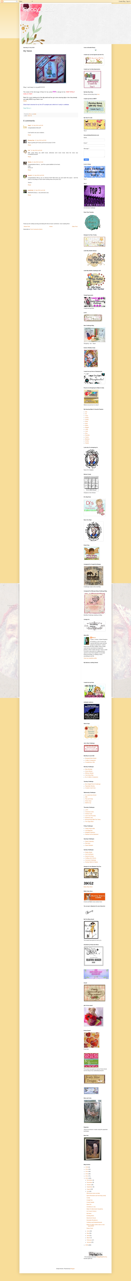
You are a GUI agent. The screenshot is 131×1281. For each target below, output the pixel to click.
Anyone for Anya (89, 856)
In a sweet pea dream (90, 795)
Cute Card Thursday (90, 815)
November (90, 1182)
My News (89, 1213)
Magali (87, 427)
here (98, 94)
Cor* (29, 150)
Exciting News (90, 1215)
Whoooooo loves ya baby (93, 1193)
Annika (87, 441)
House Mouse (88, 771)
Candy (88, 1197)
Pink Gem (87, 843)
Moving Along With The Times (93, 819)
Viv (86, 413)
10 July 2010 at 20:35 (37, 125)
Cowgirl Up (89, 1200)
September (90, 1187)
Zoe (86, 411)
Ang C (29, 125)
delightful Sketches (90, 832)
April (88, 1235)
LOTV (86, 810)
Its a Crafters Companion (91, 777)
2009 (86, 1245)
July (88, 1191)
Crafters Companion (90, 760)
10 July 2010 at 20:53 (40, 140)
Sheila (87, 417)
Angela (87, 443)
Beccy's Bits (38, 9)
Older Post (74, 226)
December (90, 1180)
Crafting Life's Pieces (90, 858)
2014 (86, 1169)
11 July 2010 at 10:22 (37, 162)
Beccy (94, 637)
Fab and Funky (89, 799)
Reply (29, 135)
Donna (29, 162)
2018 (86, 1167)
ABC (86, 797)
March (88, 1237)
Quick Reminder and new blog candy (96, 1195)
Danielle (87, 435)
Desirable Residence (92, 1220)
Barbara (87, 439)
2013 (86, 1171)
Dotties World (88, 852)
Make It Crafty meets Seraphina (95, 1209)
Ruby (86, 421)
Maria (86, 425)
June (88, 1231)
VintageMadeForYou (101, 1257)
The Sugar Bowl (89, 821)
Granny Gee (31, 140)
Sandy (87, 419)
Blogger (72, 1268)
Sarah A (30, 175)
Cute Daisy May (89, 775)
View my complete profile (90, 658)
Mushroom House (91, 1218)
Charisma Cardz (89, 811)
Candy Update (90, 1202)
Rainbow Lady (89, 817)
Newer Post (27, 226)
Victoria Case (88, 813)
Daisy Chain (90, 1228)
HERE (25, 101)
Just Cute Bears (89, 854)
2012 (86, 1173)
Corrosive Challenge (90, 860)
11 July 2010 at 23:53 (38, 175)
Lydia (86, 429)
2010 (86, 1178)
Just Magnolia (88, 830)
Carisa (87, 437)
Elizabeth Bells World (90, 758)
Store (91, 887)
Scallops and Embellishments (94, 1222)
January (89, 1242)
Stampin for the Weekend (91, 834)
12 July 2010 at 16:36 (39, 190)
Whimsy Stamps (89, 773)
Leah (86, 431)
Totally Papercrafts (90, 828)
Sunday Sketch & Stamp (91, 862)
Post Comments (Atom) (36, 229)
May (88, 1233)
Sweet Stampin (89, 845)
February (89, 1240)
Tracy (86, 415)
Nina (86, 423)
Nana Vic (30, 115)
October (89, 1184)
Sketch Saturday (89, 841)
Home (51, 226)
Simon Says (88, 801)
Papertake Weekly (90, 786)
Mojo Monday (88, 769)
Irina (86, 433)
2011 (86, 1176)
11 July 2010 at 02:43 (36, 150)
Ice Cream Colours (91, 1211)
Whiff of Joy (88, 802)
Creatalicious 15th (90, 762)
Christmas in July (91, 1206)
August (89, 1189)
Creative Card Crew (90, 788)
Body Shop (86, 887)
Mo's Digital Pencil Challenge (93, 784)
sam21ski (30, 190)
